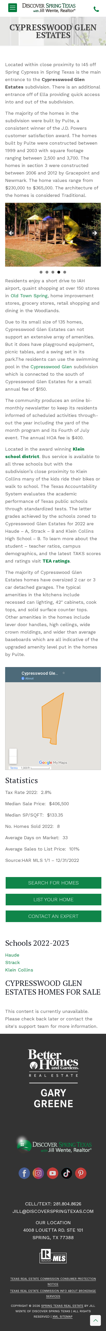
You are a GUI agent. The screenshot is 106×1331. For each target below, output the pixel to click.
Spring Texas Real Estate (62, 1306)
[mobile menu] (12, 7)
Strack (12, 962)
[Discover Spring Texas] (50, 7)
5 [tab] (64, 272)
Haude (12, 955)
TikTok (67, 1173)
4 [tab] (58, 272)
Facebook (24, 1173)
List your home (53, 899)
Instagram (39, 1173)
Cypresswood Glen (51, 366)
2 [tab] (47, 272)
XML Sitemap (62, 1316)
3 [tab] (52, 272)
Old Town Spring (29, 295)
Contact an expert (53, 916)
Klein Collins (19, 970)
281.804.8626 (67, 1203)
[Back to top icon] (95, 1320)
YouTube (53, 1173)
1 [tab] (41, 272)
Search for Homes (53, 883)
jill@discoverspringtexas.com (53, 1211)
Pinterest (81, 1173)
